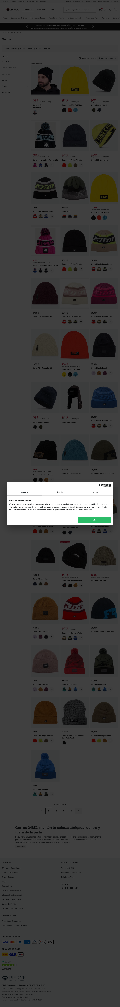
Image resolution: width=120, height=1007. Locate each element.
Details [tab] (60, 492)
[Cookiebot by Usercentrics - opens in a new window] (100, 485)
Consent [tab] (24, 492)
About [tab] (95, 492)
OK (94, 520)
